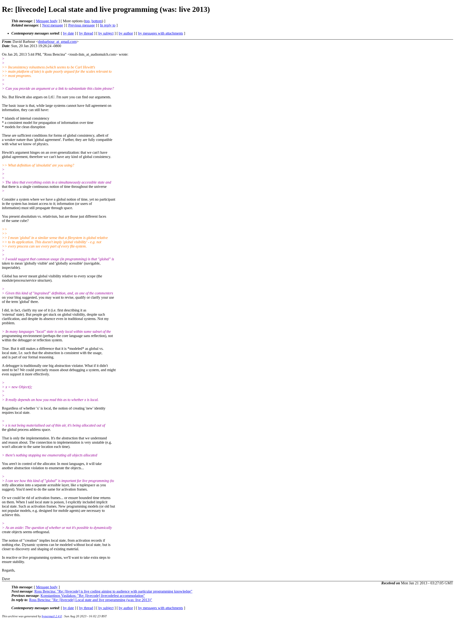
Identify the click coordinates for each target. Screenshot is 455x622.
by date (68, 33)
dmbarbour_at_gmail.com (57, 42)
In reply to (107, 25)
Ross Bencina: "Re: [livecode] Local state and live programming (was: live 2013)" (90, 600)
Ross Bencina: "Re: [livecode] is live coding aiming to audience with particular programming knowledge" (113, 591)
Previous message (81, 25)
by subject (106, 33)
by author (126, 33)
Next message (52, 25)
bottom (96, 21)
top (87, 21)
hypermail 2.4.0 (52, 616)
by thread (86, 33)
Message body (47, 21)
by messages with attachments (160, 33)
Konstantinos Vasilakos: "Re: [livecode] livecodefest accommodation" (93, 596)
